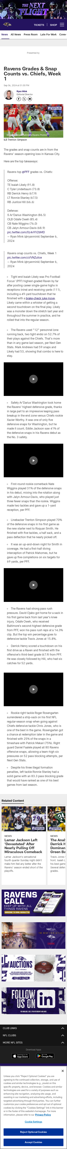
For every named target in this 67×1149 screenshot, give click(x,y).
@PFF (25, 171)
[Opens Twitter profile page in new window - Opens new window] (24, 99)
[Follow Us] (33, 1000)
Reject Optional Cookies (33, 1132)
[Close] (63, 1071)
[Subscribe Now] (33, 903)
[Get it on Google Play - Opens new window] (45, 1057)
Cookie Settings (33, 1121)
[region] (33, 1107)
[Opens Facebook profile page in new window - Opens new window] (19, 99)
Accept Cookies (33, 1142)
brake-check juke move (40, 298)
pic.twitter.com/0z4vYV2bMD (26, 232)
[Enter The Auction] (33, 968)
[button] (33, 379)
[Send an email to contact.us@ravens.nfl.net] (30, 99)
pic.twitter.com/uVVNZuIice (24, 257)
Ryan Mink (22, 91)
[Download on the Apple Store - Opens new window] (20, 1056)
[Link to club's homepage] (7, 23)
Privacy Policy (43, 1114)
